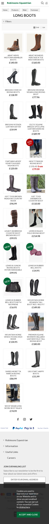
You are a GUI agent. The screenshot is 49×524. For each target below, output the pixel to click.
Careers (11, 457)
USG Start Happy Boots (36, 372)
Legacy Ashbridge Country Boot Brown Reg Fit (13, 233)
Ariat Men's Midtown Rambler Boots (13, 57)
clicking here (24, 507)
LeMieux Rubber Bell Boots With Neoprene (13, 302)
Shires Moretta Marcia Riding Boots (13, 373)
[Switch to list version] (41, 27)
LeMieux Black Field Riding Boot (36, 232)
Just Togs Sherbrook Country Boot (36, 198)
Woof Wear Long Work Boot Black (13, 407)
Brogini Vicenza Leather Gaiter (13, 125)
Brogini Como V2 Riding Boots (13, 91)
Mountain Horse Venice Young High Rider (13, 337)
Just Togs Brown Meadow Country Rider (13, 198)
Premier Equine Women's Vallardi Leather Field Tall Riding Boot (36, 338)
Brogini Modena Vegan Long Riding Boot (36, 92)
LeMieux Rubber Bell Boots (36, 266)
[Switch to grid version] (34, 27)
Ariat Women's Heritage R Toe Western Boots (36, 57)
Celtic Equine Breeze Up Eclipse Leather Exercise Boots (35, 127)
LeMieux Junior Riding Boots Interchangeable (13, 267)
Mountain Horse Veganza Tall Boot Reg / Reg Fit (36, 302)
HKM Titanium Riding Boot (36, 162)
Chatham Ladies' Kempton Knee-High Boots (13, 163)
